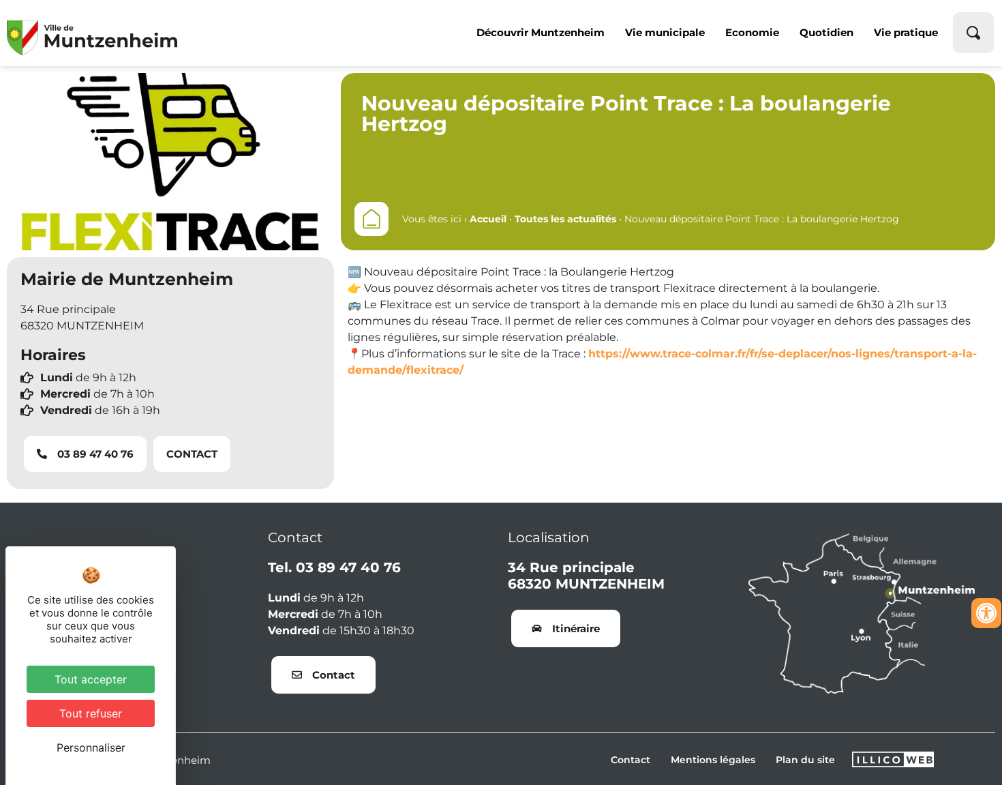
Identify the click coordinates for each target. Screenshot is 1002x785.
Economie (752, 32)
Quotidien (826, 32)
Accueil (488, 218)
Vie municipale (665, 32)
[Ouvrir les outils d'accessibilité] (986, 613)
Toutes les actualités (565, 218)
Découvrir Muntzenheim (540, 32)
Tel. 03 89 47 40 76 (334, 567)
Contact (630, 760)
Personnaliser (91, 747)
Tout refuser (90, 713)
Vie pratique (906, 32)
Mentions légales (713, 760)
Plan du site (805, 760)
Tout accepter (91, 679)
